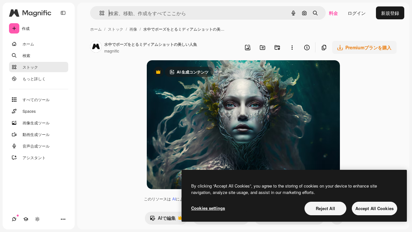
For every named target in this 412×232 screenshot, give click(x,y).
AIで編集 (163, 219)
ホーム (96, 29)
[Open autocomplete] (99, 13)
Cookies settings (208, 208)
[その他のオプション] (292, 47)
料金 (333, 13)
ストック (115, 29)
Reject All (325, 208)
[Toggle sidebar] (63, 13)
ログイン (357, 13)
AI (174, 198)
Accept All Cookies (374, 208)
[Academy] (26, 219)
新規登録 (390, 13)
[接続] (14, 219)
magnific (111, 50)
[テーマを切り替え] (37, 219)
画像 (133, 29)
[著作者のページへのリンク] (96, 47)
